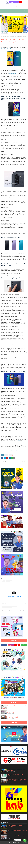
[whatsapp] (24, 645)
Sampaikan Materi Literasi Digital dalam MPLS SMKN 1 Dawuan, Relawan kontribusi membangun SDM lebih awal (16, 780)
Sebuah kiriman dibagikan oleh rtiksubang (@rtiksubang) (14, 610)
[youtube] (17, 645)
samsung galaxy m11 (13, 73)
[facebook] (11, 6)
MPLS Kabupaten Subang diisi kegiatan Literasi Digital (16, 836)
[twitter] (14, 6)
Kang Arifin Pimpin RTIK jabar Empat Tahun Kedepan (16, 775)
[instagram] (16, 6)
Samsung (7, 36)
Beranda (2, 36)
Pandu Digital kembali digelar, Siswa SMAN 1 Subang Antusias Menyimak (16, 717)
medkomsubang (6, 44)
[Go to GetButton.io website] (25, 842)
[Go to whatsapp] (25, 840)
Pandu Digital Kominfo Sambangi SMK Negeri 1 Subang (17, 831)
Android (6, 455)
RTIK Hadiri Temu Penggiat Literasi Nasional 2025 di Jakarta (16, 770)
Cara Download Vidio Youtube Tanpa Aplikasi (16, 705)
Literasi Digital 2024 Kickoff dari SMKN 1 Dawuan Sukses (15, 711)
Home (9, 842)
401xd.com (17, 440)
